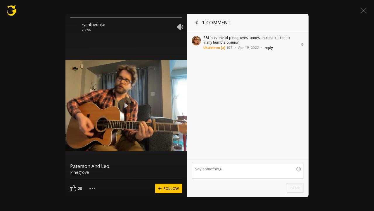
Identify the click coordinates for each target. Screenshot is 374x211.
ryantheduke (93, 24)
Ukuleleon (211, 47)
